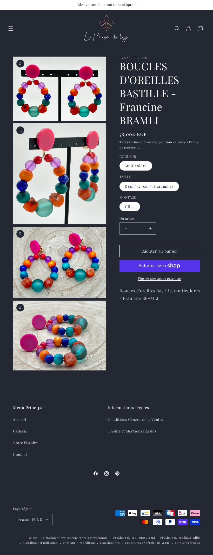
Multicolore (136, 165)
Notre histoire (25, 442)
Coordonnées (110, 543)
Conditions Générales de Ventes (135, 419)
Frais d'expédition (158, 142)
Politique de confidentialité (180, 537)
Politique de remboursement (134, 537)
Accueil (19, 419)
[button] (11, 28)
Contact (20, 454)
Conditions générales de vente (147, 543)
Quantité (126, 218)
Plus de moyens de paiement (159, 278)
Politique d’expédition (79, 543)
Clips (130, 206)
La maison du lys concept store (63, 538)
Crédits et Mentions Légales (132, 431)
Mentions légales (187, 543)
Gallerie (20, 431)
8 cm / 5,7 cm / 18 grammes (149, 186)
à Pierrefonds (98, 538)
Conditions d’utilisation (40, 543)
